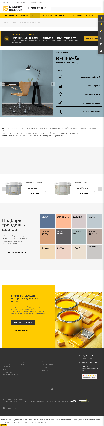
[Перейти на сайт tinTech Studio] (73, 402)
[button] (2, 84)
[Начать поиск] (98, 9)
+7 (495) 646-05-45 (38, 8)
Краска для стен (31, 182)
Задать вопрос (21, 330)
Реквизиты (7, 366)
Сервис (45, 355)
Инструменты (24, 362)
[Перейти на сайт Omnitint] (83, 402)
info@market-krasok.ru (90, 362)
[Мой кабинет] (100, 2)
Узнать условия (92, 38)
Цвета (22, 364)
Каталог (23, 355)
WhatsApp (52, 389)
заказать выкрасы (16, 252)
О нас (5, 355)
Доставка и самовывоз (49, 359)
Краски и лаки (25, 359)
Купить (35, 194)
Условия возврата (48, 362)
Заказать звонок (23, 323)
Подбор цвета (46, 367)
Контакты (6, 369)
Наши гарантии (47, 364)
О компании (7, 359)
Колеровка (45, 370)
